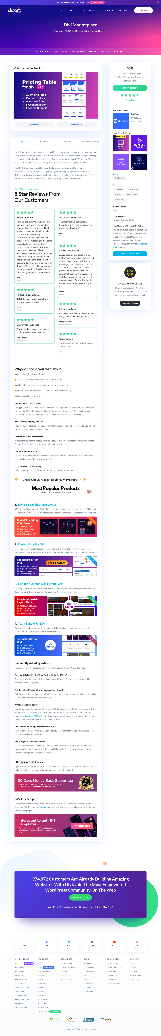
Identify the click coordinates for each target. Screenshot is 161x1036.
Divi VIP (41, 987)
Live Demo (34, 125)
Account (123, 10)
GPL (114, 210)
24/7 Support (65, 971)
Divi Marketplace (44, 971)
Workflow (18, 983)
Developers (18, 1003)
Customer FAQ (31, 716)
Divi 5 (40, 967)
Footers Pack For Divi (31, 544)
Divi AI (40, 979)
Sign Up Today (80, 897)
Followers (23, 947)
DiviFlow (135, 114)
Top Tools (87, 987)
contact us (42, 807)
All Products (90, 10)
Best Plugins (88, 983)
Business (87, 975)
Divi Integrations (113, 975)
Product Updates (90, 967)
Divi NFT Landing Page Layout (37, 504)
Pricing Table (119, 200)
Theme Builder (19, 991)
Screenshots (77, 125)
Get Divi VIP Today (130, 303)
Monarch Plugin (43, 1007)
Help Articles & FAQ (68, 967)
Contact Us (134, 971)
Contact (108, 10)
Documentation (66, 963)
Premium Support (21, 1007)
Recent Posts (88, 963)
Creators (105, 52)
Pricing (117, 194)
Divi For (73, 10)
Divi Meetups (112, 963)
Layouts (92, 52)
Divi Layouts (119, 178)
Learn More (97, 2)
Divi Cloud (41, 975)
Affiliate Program (113, 983)
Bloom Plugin (42, 1003)
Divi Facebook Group (114, 967)
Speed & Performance (22, 999)
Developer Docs (66, 975)
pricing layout (131, 194)
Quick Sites (18, 975)
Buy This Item (130, 88)
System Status (66, 979)
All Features (18, 963)
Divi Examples (112, 971)
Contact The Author (130, 254)
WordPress (88, 979)
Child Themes (61, 52)
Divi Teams (41, 983)
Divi (61, 10)
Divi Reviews (111, 979)
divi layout (119, 189)
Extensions (78, 52)
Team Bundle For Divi (31, 623)
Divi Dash (41, 995)
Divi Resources (89, 971)
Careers (133, 967)
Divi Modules (19, 967)
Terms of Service (136, 975)
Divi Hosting (42, 991)
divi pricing (133, 189)
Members (46, 947)
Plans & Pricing (43, 1011)
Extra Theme (42, 999)
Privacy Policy (135, 979)
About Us (133, 963)
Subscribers (92, 947)
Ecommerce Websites (22, 987)
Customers (119, 52)
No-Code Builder (20, 979)
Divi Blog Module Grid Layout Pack (40, 584)
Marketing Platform (21, 995)
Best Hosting (88, 991)
